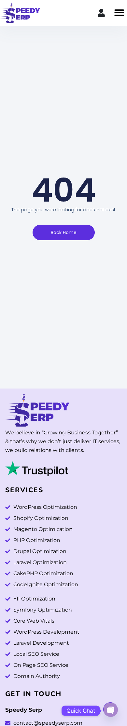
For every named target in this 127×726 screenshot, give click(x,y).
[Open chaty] (110, 709)
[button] (119, 12)
